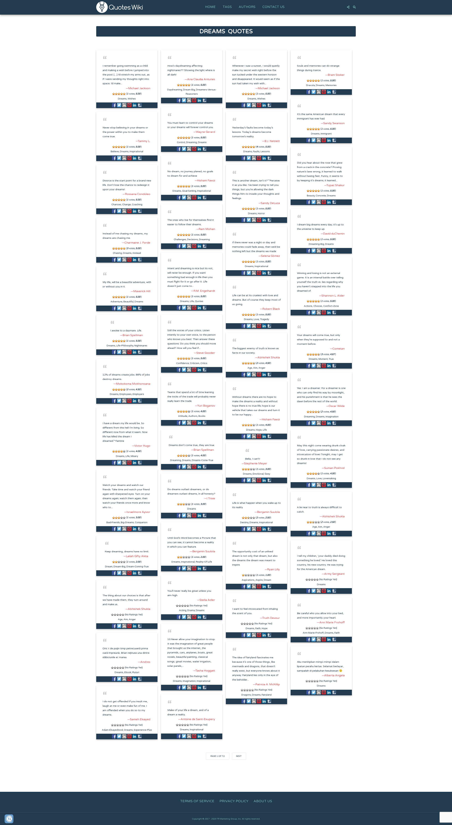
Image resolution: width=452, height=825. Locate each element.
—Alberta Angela (333, 675)
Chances (116, 204)
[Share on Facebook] (114, 105)
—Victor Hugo (141, 446)
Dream (108, 566)
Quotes (199, 301)
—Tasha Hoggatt (204, 670)
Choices (317, 306)
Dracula (310, 85)
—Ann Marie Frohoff (331, 622)
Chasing (117, 253)
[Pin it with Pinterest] (129, 105)
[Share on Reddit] (124, 105)
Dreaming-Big (316, 244)
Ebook (127, 672)
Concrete (321, 195)
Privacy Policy (233, 801)
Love (256, 319)
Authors (247, 7)
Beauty (311, 195)
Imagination (332, 416)
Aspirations (248, 580)
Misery (134, 456)
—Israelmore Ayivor (137, 512)
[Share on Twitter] (119, 105)
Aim (255, 367)
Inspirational (136, 151)
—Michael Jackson (138, 88)
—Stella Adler (206, 600)
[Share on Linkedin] (134, 105)
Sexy (267, 473)
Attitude (182, 416)
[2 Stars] (116, 94)
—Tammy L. (143, 141)
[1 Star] (113, 94)
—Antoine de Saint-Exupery (196, 719)
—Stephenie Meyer (254, 463)
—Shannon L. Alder (332, 295)
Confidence (182, 363)
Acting (182, 610)
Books (201, 416)
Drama (191, 610)
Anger (261, 367)
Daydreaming (174, 89)
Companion (141, 522)
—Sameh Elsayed (138, 719)
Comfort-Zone (331, 306)
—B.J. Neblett (271, 141)
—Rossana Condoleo (136, 194)
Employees (126, 394)
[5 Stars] (124, 94)
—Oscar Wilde (335, 406)
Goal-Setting (189, 191)
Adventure (116, 301)
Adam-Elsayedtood (112, 730)
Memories (331, 85)
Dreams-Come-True (202, 460)
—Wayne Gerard (204, 132)
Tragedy (264, 319)
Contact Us (273, 7)
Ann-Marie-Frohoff (313, 632)
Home (210, 7)
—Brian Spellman (131, 335)
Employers (138, 394)
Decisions (192, 239)
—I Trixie (209, 498)
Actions (308, 306)
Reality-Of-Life (204, 561)
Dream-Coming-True (137, 566)
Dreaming (191, 142)
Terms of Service (197, 801)
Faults (256, 151)
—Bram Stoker (335, 75)
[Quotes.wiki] (119, 7)
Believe (115, 151)
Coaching (137, 204)
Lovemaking (329, 478)
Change (126, 204)
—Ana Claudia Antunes (200, 79)
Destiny (244, 522)
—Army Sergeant (333, 574)
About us (263, 801)
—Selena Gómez (269, 256)
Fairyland (267, 694)
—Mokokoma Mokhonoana (132, 384)
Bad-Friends (113, 522)
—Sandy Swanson (333, 123)
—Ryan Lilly (272, 569)
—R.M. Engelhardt (203, 291)
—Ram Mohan (205, 229)
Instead (137, 253)
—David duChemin (333, 233)
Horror (261, 213)
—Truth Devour (270, 618)
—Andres (144, 662)
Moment (323, 359)
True (331, 359)
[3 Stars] (119, 94)
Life (192, 301)
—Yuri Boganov (205, 405)
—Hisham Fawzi (205, 180)
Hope (259, 429)
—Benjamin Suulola (267, 512)
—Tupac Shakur (334, 185)
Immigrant (326, 133)
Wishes (132, 98)
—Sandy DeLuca (269, 203)
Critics (203, 363)
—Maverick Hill (140, 291)
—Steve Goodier (204, 353)
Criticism (194, 363)
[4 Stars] (121, 94)
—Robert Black (270, 309)
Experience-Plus (143, 730)
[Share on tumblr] (140, 105)
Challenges (180, 239)
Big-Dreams (127, 522)
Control (181, 142)
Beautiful (128, 301)
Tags (227, 7)
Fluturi (135, 672)
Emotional (258, 473)
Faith (258, 628)
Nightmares (140, 345)
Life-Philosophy (124, 345)
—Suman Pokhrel (333, 468)
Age (250, 367)
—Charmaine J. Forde (136, 242)
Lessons (265, 151)
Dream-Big (189, 89)
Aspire (259, 580)
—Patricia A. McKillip (266, 684)
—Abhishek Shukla (267, 357)
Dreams (122, 98)
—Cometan (337, 348)
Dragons (246, 694)
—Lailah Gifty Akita (135, 556)
